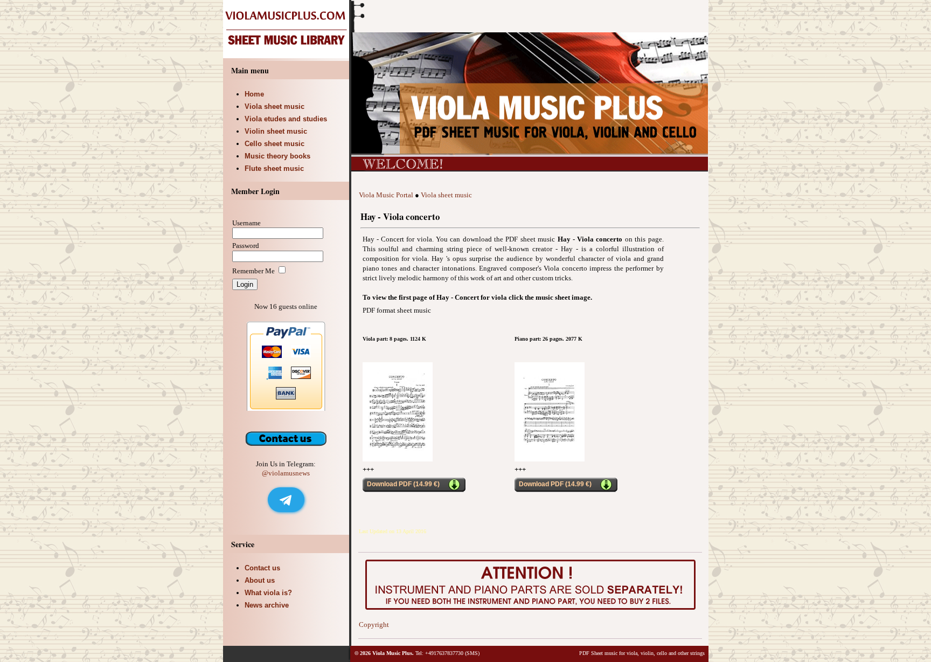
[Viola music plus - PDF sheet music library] (287, 56)
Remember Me (253, 271)
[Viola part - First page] (398, 459)
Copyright (374, 624)
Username (246, 223)
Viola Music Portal (386, 195)
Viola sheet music (446, 195)
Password (245, 246)
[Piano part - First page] (550, 459)
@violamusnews (286, 473)
